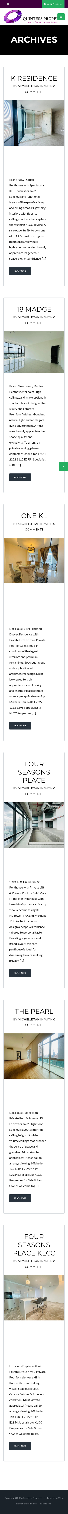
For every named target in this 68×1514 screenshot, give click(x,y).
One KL (34, 516)
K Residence (34, 78)
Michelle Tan (29, 86)
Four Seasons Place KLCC (34, 1245)
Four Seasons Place (34, 772)
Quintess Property (32, 1498)
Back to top (45, 1503)
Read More (20, 270)
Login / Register (55, 3)
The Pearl (34, 1011)
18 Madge (34, 309)
